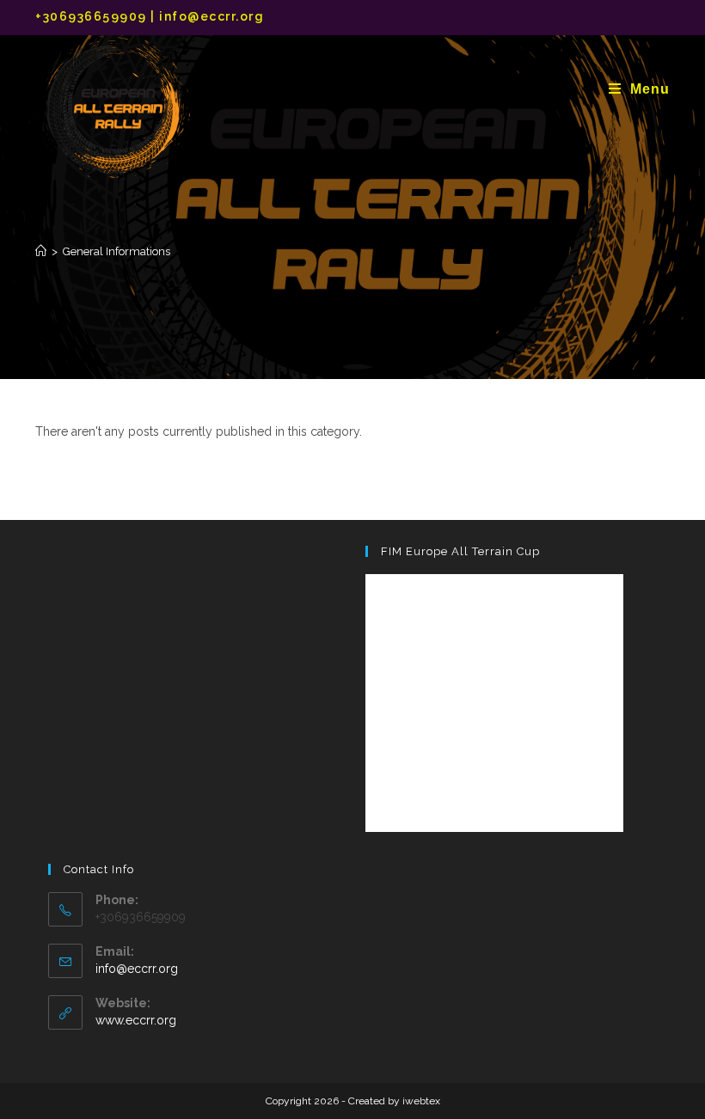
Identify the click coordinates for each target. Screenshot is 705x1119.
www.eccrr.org (135, 1020)
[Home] (40, 251)
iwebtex (421, 1101)
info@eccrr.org (136, 968)
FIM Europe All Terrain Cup (460, 551)
